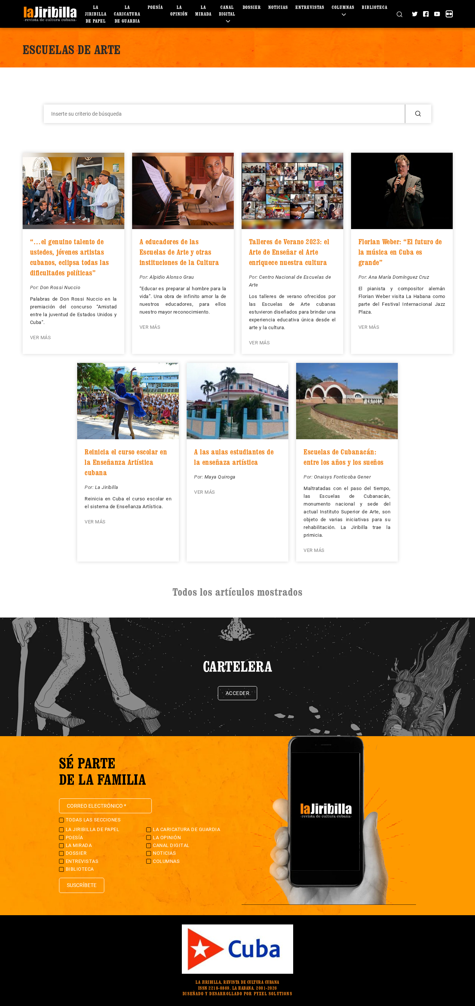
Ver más (40, 337)
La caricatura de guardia (127, 14)
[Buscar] (399, 13)
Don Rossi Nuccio (60, 287)
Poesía (155, 7)
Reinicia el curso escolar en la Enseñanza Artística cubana (126, 462)
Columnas (166, 861)
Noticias (278, 7)
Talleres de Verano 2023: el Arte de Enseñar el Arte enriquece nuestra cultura (289, 252)
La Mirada (79, 845)
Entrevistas (309, 7)
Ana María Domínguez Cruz (398, 277)
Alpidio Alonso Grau (172, 277)
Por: (35, 287)
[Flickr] (449, 13)
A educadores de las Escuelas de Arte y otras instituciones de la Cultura (179, 252)
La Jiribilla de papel (96, 14)
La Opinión (167, 837)
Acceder (238, 693)
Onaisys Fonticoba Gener (342, 477)
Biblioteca (374, 7)
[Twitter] (414, 14)
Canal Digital (227, 10)
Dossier (252, 7)
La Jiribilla (106, 487)
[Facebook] (426, 14)
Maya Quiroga (220, 477)
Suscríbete (81, 885)
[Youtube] (437, 14)
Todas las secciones (93, 820)
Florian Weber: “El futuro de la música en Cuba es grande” (400, 252)
